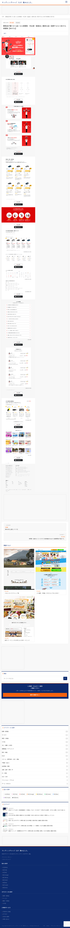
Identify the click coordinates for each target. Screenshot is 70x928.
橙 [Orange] (31, 794)
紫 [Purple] (7, 797)
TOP (3, 16)
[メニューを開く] (66, 2)
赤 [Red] (18, 22)
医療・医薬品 (6, 896)
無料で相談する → (35, 695)
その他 (4, 903)
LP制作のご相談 (6, 911)
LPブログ (5, 914)
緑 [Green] (48, 794)
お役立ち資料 (6, 916)
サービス (12, 22)
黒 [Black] (15, 797)
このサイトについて (6, 859)
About (47, 925)
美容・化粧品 (6, 901)
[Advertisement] (35, 10)
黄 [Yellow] (39, 794)
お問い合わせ (6, 919)
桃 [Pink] (15, 794)
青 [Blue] (56, 794)
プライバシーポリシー (7, 857)
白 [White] (7, 794)
